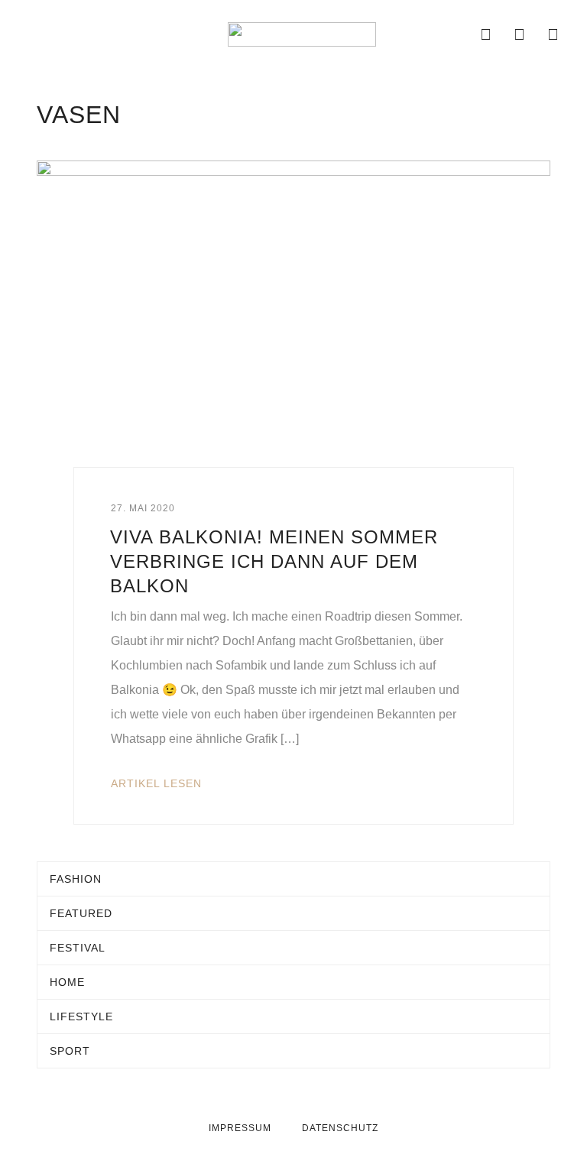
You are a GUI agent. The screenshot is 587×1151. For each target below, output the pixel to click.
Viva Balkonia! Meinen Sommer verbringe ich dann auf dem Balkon (274, 561)
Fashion (76, 879)
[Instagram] (519, 34)
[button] (32, 34)
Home (67, 982)
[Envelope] (452, 34)
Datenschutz (340, 1128)
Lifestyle (81, 1016)
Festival (77, 948)
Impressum (240, 1128)
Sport (70, 1051)
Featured (81, 913)
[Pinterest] (553, 34)
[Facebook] (486, 34)
